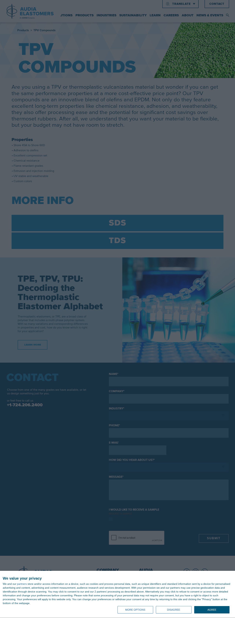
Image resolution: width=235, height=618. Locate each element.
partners (22, 584)
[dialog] (117, 594)
